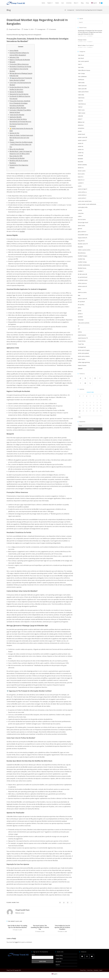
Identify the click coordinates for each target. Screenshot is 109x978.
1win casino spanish (83, 61)
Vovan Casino (81, 359)
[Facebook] (85, 378)
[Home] (65, 10)
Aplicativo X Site (14, 57)
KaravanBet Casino (83, 234)
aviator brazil (81, 134)
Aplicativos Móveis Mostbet (18, 108)
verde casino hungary (84, 350)
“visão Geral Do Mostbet (17, 115)
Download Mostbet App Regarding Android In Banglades (89, 10)
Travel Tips (81, 344)
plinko (79, 310)
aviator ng (80, 152)
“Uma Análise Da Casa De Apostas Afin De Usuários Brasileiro (62, 927)
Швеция (80, 368)
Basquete (12, 62)
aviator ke (80, 146)
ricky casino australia (83, 323)
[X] (80, 378)
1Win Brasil (81, 55)
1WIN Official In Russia (84, 70)
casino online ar (82, 195)
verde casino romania (84, 356)
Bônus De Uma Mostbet (17, 149)
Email (33, 954)
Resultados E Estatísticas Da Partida (20, 66)
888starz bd (81, 122)
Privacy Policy (59, 955)
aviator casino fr (82, 140)
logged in (17, 942)
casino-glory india (82, 207)
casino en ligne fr (82, 189)
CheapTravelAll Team (14, 29)
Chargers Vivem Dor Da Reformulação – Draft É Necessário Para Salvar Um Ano (21, 144)
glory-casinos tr (82, 231)
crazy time (80, 213)
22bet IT (80, 119)
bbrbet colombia (82, 164)
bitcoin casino (81, 171)
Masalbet (80, 247)
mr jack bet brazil (82, 277)
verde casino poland (83, 353)
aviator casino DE (82, 137)
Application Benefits (16, 117)
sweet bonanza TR (83, 338)
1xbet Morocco (82, 104)
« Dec (79, 417)
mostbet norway (82, 262)
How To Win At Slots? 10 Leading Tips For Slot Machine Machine (17, 926)
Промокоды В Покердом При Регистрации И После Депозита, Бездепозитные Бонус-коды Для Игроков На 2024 (90, 32)
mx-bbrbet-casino (82, 280)
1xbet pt (80, 107)
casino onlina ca (82, 192)
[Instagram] (90, 378)
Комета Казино (82, 365)
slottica (80, 332)
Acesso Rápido (14, 50)
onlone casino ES (82, 286)
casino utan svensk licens (85, 201)
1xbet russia (81, 110)
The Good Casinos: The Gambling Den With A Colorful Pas (40, 927)
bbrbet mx (81, 167)
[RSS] (90, 383)
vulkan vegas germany (84, 362)
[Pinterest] (100, 378)
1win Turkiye (81, 73)
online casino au (82, 283)
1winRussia (81, 79)
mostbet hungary (82, 256)
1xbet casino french (83, 91)
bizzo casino (81, 174)
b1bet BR (80, 155)
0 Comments (52, 29)
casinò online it (82, 198)
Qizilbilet (80, 317)
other (79, 289)
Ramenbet (80, 320)
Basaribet (80, 161)
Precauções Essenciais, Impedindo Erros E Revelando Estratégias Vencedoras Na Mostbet (20, 103)
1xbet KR (80, 101)
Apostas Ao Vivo (14, 133)
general (80, 228)
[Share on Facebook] (60, 902)
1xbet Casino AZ (82, 85)
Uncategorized (41, 29)
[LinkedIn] (95, 378)
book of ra (80, 177)
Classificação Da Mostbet (17, 158)
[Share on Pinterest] (63, 902)
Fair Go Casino (82, 219)
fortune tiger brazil (83, 222)
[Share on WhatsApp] (71, 902)
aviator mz (81, 149)
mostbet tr (81, 271)
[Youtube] (85, 383)
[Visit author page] (10, 912)
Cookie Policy (59, 958)
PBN (79, 295)
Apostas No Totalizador (16, 92)
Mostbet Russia (82, 268)
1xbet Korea (81, 98)
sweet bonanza (82, 335)
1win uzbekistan (82, 76)
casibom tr (81, 183)
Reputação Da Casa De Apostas (19, 94)
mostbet (22, 231)
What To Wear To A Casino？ (86, 45)
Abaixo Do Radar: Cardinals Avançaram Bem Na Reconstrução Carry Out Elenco (21, 137)
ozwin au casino (82, 292)
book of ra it (81, 180)
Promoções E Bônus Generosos (19, 64)
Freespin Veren (82, 40)
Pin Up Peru (81, 304)
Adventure (81, 125)
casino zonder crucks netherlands (87, 204)
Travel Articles (82, 341)
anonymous (81, 128)
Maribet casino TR (83, 243)
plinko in (80, 313)
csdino (79, 216)
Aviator (80, 131)
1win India (81, 67)
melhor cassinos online (84, 250)
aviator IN (80, 143)
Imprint (58, 964)
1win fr (80, 64)
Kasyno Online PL (82, 237)
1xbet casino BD (82, 88)
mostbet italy (81, 259)
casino (79, 186)
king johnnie (81, 240)
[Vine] (80, 383)
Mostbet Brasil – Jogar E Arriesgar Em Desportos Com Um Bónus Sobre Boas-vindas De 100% (21, 154)
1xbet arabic (81, 82)
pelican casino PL (82, 298)
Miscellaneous (82, 253)
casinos (80, 210)
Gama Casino (81, 225)
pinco (79, 307)
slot (79, 329)
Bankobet (80, 158)
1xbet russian (81, 113)
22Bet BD (80, 116)
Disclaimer (58, 961)
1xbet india (81, 94)
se (78, 326)
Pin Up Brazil (81, 301)
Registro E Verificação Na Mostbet (20, 60)
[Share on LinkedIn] (67, 902)
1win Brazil (81, 58)
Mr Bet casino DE (82, 274)
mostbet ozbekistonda (84, 265)
